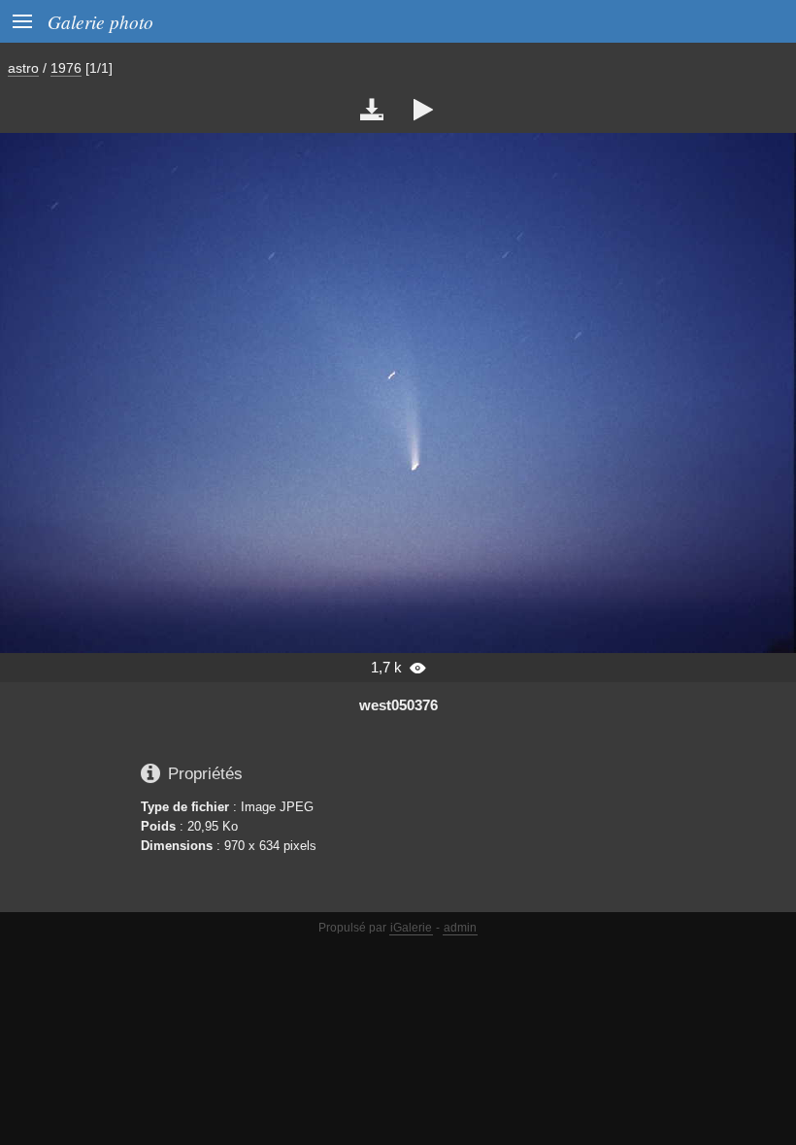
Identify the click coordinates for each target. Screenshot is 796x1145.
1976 (66, 68)
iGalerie (411, 927)
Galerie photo (100, 21)
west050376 (398, 705)
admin (460, 927)
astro (23, 68)
